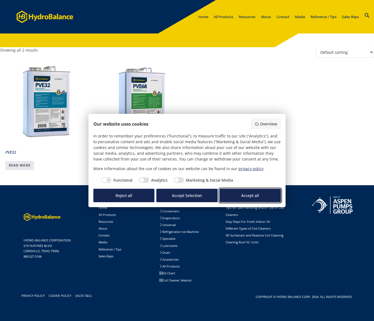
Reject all (124, 195)
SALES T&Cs (84, 296)
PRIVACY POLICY (33, 296)
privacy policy (250, 168)
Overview (268, 123)
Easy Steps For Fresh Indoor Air (248, 221)
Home (103, 207)
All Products (107, 215)
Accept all (250, 195)
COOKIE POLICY (61, 296)
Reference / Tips (110, 249)
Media (103, 242)
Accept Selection (187, 195)
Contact (104, 235)
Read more (20, 165)
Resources (106, 221)
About (103, 228)
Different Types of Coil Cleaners (248, 228)
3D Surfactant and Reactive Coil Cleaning (254, 235)
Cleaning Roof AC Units (242, 242)
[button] (367, 16)
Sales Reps (106, 256)
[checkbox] (116, 180)
